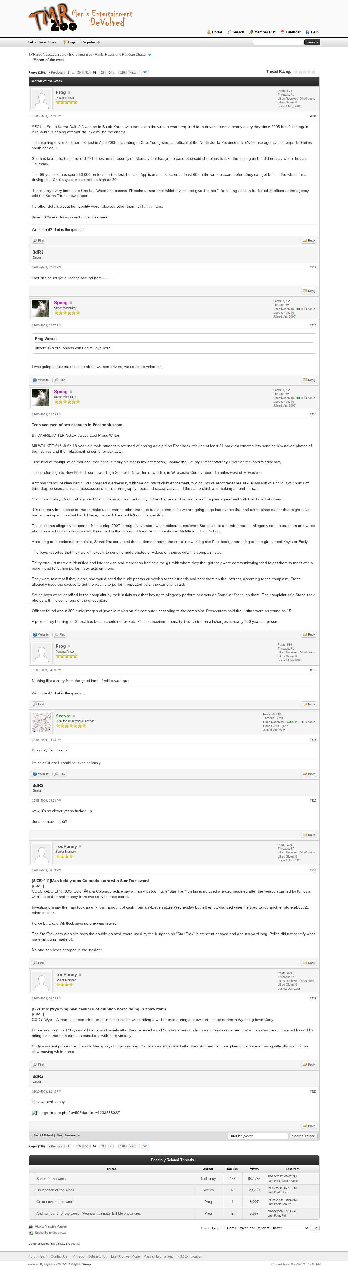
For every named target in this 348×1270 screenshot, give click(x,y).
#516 (313, 739)
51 (87, 72)
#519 (313, 998)
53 (102, 72)
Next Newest (66, 1135)
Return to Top (98, 1256)
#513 (313, 325)
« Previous (56, 72)
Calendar (293, 32)
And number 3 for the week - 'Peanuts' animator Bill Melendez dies (88, 1213)
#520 (313, 1091)
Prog (61, 92)
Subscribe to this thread (50, 1232)
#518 (313, 870)
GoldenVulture (291, 1180)
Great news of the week (55, 1202)
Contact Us (59, 1256)
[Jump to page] (145, 72)
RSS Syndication (189, 1256)
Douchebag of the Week (55, 1190)
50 (79, 72)
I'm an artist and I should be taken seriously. (66, 763)
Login (72, 42)
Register (88, 42)
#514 (313, 414)
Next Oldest (43, 1135)
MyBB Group (81, 1264)
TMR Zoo (77, 1256)
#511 (313, 116)
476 (232, 1179)
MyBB (48, 1264)
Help (315, 32)
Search (238, 32)
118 (122, 72)
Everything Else (80, 54)
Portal (217, 32)
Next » (133, 72)
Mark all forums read (159, 1256)
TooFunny (66, 846)
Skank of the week (51, 1179)
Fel (284, 1215)
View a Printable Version (51, 1226)
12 (232, 1190)
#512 (313, 267)
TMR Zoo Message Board (47, 54)
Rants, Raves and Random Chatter (121, 54)
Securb (208, 1190)
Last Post (274, 1180)
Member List (264, 32)
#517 (313, 800)
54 (110, 72)
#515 (313, 670)
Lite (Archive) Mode (125, 1256)
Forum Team (38, 1256)
